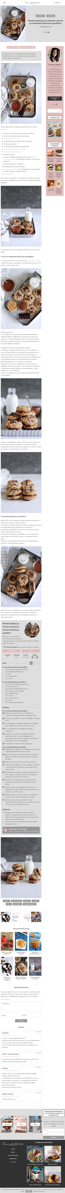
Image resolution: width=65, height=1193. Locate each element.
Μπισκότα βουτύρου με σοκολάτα (35, 977)
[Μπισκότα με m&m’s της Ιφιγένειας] (7, 943)
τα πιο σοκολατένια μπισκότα (12, 152)
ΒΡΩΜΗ (7, 901)
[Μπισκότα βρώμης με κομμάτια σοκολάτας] (21, 968)
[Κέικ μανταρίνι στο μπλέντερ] (52, 1174)
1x (31, 663)
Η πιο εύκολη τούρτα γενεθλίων (58, 160)
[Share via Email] (48, 32)
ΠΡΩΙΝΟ (35, 901)
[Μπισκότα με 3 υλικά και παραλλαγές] (51, 153)
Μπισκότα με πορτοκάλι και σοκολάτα (7, 978)
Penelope (5, 1068)
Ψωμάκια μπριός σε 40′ (51, 189)
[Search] (60, 2)
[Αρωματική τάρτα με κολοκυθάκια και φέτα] (58, 183)
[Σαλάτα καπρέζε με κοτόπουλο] (35, 1154)
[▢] (4, 669)
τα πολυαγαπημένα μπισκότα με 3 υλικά (15, 149)
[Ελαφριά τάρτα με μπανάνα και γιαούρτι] (51, 167)
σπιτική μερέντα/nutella (33, 260)
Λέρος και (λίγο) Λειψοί (35, 1184)
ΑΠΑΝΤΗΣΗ (38, 1031)
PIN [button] (31, 651)
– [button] (32, 657)
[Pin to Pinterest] (46, 32)
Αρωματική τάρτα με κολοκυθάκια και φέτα (58, 191)
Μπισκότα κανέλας (52, 1164)
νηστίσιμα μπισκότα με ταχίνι (12, 138)
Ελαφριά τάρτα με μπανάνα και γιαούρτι (51, 175)
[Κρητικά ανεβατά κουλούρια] (21, 943)
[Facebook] (54, 2)
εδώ (18, 824)
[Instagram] (56, 2)
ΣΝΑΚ (8, 904)
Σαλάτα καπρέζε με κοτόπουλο (35, 1164)
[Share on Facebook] (45, 32)
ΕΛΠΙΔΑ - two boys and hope (10, 1054)
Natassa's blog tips (7, 1094)
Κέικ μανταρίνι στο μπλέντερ (53, 1184)
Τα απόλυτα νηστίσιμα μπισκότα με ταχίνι (58, 175)
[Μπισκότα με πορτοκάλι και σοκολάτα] (7, 969)
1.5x (34, 663)
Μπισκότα (40, 16)
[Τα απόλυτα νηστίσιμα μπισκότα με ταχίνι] (58, 167)
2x (38, 663)
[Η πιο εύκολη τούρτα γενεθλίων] (58, 153)
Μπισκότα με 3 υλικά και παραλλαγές (51, 160)
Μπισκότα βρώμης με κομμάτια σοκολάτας (21, 977)
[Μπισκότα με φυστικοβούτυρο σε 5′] (35, 943)
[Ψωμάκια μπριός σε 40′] (51, 183)
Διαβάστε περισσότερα (38, 1191)
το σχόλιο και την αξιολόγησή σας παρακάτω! (26, 831)
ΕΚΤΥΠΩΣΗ (11, 651)
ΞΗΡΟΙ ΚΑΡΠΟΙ (17, 901)
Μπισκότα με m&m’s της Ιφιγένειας (7, 952)
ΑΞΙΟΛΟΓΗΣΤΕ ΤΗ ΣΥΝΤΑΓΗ (27, 47)
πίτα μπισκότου (8, 174)
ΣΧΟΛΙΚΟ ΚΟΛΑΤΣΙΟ (29, 904)
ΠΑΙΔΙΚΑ (27, 901)
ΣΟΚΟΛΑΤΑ (17, 904)
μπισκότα (3, 129)
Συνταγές (50, 16)
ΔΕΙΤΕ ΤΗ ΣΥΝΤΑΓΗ (13, 47)
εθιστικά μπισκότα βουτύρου (11, 169)
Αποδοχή (29, 1191)
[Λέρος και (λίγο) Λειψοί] (35, 1174)
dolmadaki (5, 1033)
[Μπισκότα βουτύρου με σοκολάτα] (35, 968)
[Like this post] (43, 32)
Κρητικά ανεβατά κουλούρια (21, 952)
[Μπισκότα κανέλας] (52, 1154)
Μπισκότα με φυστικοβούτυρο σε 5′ (35, 952)
